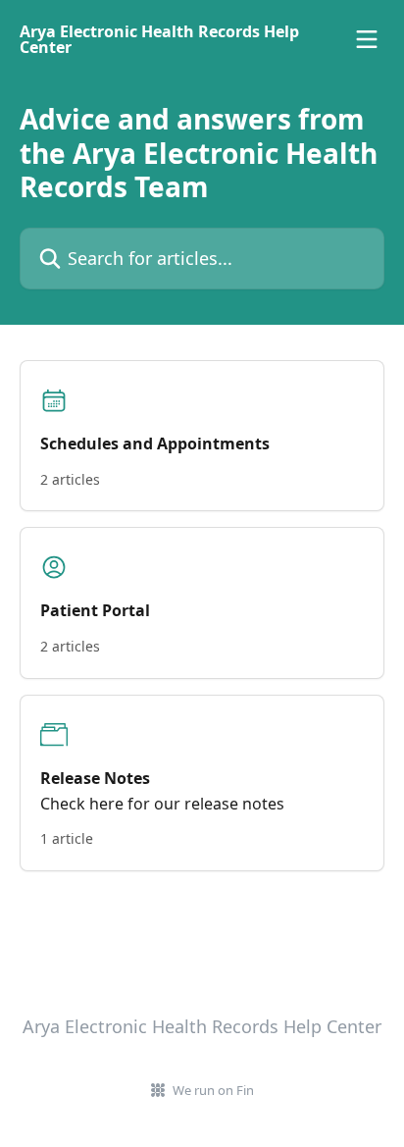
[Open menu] (366, 39)
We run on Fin (213, 1090)
